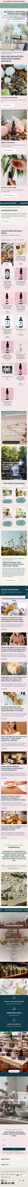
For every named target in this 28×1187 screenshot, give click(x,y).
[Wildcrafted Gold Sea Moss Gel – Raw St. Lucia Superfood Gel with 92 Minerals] (21, 248)
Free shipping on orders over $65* (14, 1)
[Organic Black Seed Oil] (21, 322)
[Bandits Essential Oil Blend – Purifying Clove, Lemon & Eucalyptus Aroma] (21, 298)
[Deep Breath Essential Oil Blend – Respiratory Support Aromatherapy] (7, 347)
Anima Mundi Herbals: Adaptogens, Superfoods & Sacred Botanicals (12, 768)
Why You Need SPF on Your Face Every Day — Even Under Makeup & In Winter (14, 738)
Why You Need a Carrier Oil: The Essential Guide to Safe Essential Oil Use (14, 828)
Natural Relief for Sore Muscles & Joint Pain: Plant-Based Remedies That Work (12, 709)
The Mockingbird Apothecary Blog (14, 599)
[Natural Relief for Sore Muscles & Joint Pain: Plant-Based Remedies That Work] (14, 698)
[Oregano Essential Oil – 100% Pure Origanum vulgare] (7, 394)
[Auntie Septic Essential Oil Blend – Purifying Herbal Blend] (21, 369)
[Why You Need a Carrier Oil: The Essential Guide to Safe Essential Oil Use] (14, 817)
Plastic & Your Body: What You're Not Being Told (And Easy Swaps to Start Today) (12, 619)
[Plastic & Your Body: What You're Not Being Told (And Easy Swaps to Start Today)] (14, 609)
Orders (2, 1174)
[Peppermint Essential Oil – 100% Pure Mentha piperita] (7, 298)
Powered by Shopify (5, 1177)
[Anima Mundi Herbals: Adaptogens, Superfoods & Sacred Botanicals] (14, 758)
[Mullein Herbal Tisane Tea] (7, 369)
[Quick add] (16, 253)
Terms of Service (19, 1153)
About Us (5, 1165)
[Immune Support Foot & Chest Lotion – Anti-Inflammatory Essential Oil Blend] (21, 347)
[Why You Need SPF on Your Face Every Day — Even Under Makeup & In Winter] (14, 728)
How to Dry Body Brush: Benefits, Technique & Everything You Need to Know (13, 798)
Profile (7, 1174)
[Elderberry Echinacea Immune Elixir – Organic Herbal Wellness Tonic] (7, 322)
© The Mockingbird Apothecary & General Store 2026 (13, 1171)
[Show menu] (1, 5)
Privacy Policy (10, 1153)
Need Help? (5, 1159)
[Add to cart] (3, 278)
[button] (20, 261)
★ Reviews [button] (26, 595)
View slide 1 (13, 49)
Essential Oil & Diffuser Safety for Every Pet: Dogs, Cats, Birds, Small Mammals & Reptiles (14, 679)
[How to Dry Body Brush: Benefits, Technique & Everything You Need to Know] (14, 787)
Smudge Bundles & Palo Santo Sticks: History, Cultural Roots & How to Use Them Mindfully (14, 649)
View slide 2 (14, 49)
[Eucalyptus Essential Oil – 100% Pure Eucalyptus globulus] (21, 273)
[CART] (25, 5)
